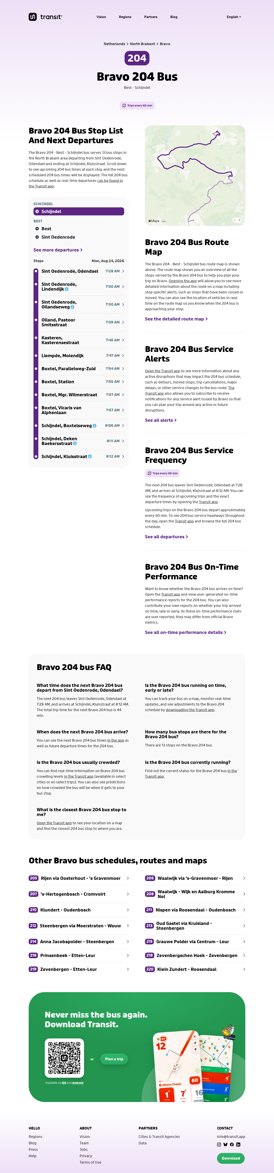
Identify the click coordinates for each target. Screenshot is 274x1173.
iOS (64, 1083)
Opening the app (183, 281)
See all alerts (159, 420)
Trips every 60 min (139, 105)
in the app (115, 740)
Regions (125, 17)
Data (143, 1143)
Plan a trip (114, 1058)
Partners (150, 17)
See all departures (164, 536)
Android (77, 1083)
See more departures (56, 249)
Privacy (86, 1156)
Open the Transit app (162, 371)
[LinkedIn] (238, 1145)
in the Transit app (78, 776)
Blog (174, 17)
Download (231, 1158)
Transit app (208, 502)
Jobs (84, 1149)
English (232, 17)
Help (33, 1156)
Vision (101, 17)
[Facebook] (232, 1145)
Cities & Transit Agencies (159, 1136)
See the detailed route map (174, 318)
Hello (34, 1128)
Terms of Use (90, 1162)
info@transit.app (231, 1136)
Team (84, 1143)
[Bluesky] (225, 1144)
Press (33, 1149)
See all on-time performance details (184, 632)
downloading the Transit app (190, 710)
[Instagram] (219, 1145)
